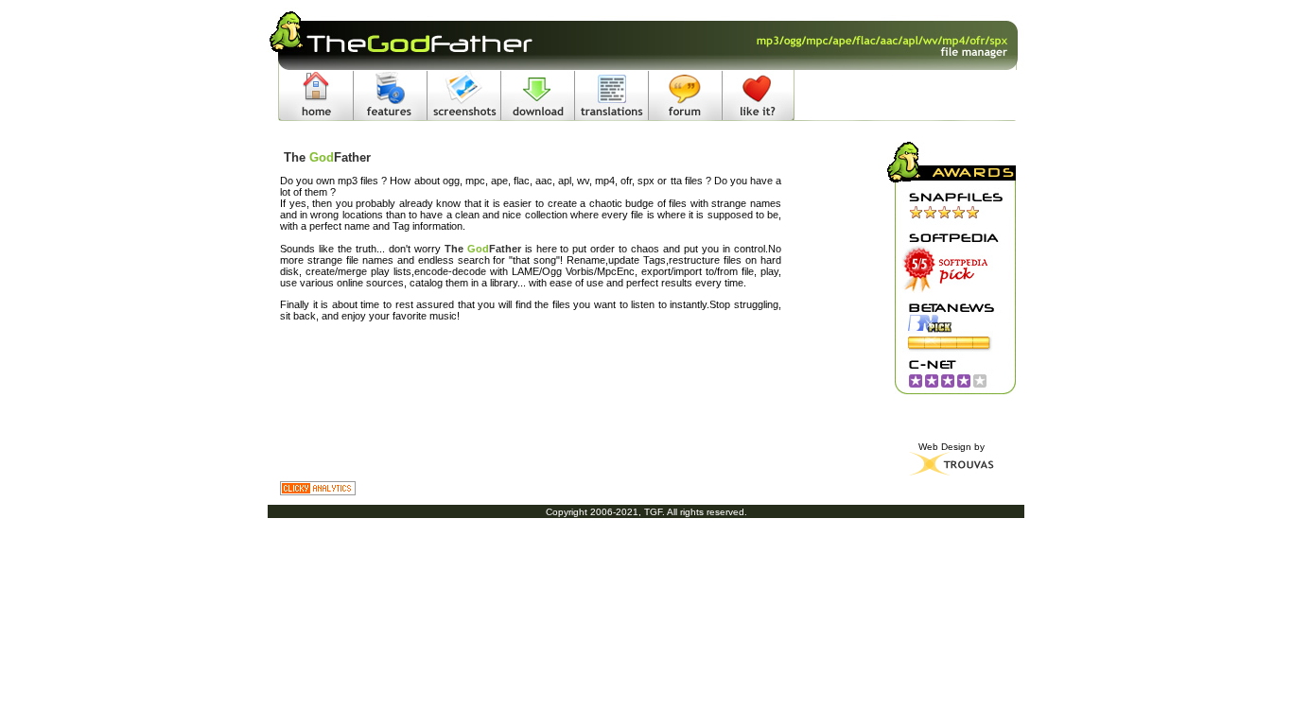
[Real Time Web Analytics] (530, 488)
